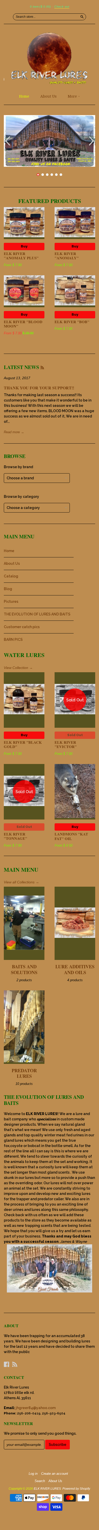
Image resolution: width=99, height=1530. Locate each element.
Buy (24, 246)
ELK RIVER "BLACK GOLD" (23, 744)
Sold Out (75, 735)
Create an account (54, 1474)
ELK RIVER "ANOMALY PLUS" (21, 256)
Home (24, 96)
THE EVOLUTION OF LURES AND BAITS (37, 614)
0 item (40, 6)
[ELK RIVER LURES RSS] (15, 1364)
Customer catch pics (22, 627)
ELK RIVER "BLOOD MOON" (23, 324)
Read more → (14, 432)
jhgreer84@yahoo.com (36, 1408)
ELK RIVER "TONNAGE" (15, 836)
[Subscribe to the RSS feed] (42, 367)
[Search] (82, 16)
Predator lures (24, 1073)
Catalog (11, 576)
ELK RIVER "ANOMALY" (67, 256)
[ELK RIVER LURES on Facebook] (6, 1364)
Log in (33, 1474)
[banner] (49, 57)
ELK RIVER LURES (47, 1488)
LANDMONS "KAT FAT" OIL (71, 836)
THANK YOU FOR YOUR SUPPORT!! (39, 388)
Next (92, 141)
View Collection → (18, 668)
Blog (8, 589)
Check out (61, 6)
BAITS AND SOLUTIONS (24, 969)
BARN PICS (13, 640)
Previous (7, 141)
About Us (48, 96)
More (73, 96)
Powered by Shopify (76, 1488)
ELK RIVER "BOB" (72, 321)
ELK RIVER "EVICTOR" (66, 744)
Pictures (11, 601)
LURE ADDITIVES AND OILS (74, 969)
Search (40, 1481)
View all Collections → (21, 882)
